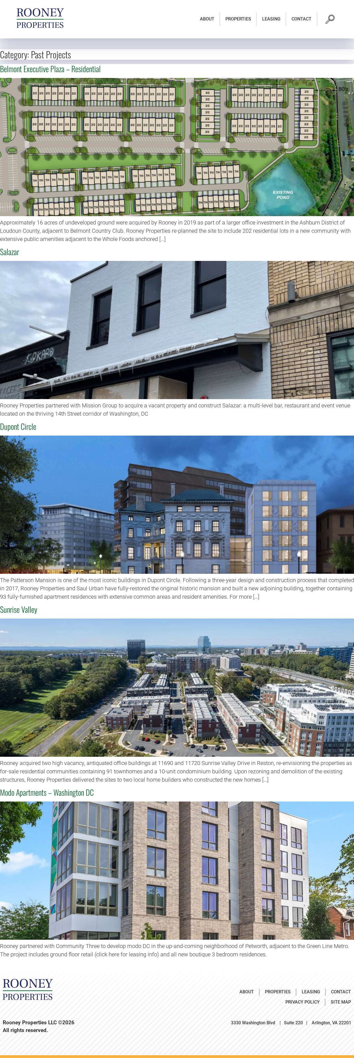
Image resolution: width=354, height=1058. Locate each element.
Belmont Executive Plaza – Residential (50, 68)
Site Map (341, 1002)
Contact (301, 19)
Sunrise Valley (18, 609)
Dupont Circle (18, 426)
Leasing (271, 19)
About (207, 19)
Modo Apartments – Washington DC (47, 792)
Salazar (9, 251)
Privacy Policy (302, 1002)
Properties (238, 19)
